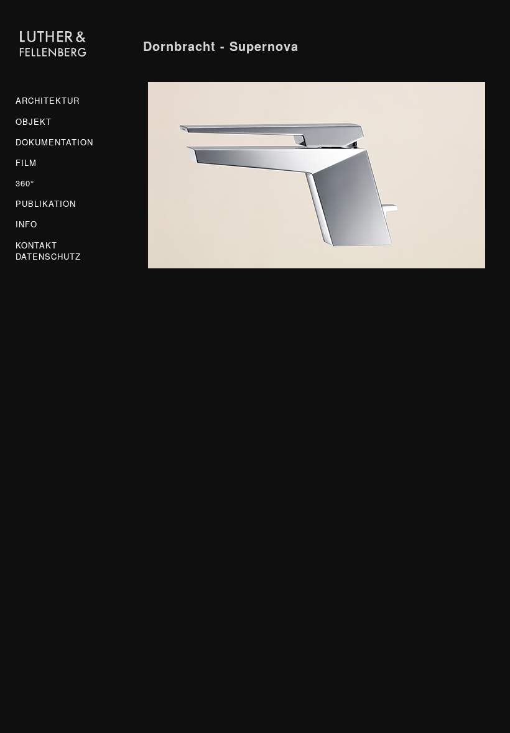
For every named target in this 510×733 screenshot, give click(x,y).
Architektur (48, 100)
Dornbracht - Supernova (221, 46)
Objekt (34, 121)
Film (26, 162)
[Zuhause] (53, 44)
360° (25, 183)
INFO (26, 224)
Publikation (46, 203)
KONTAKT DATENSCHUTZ (48, 251)
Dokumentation (53, 142)
